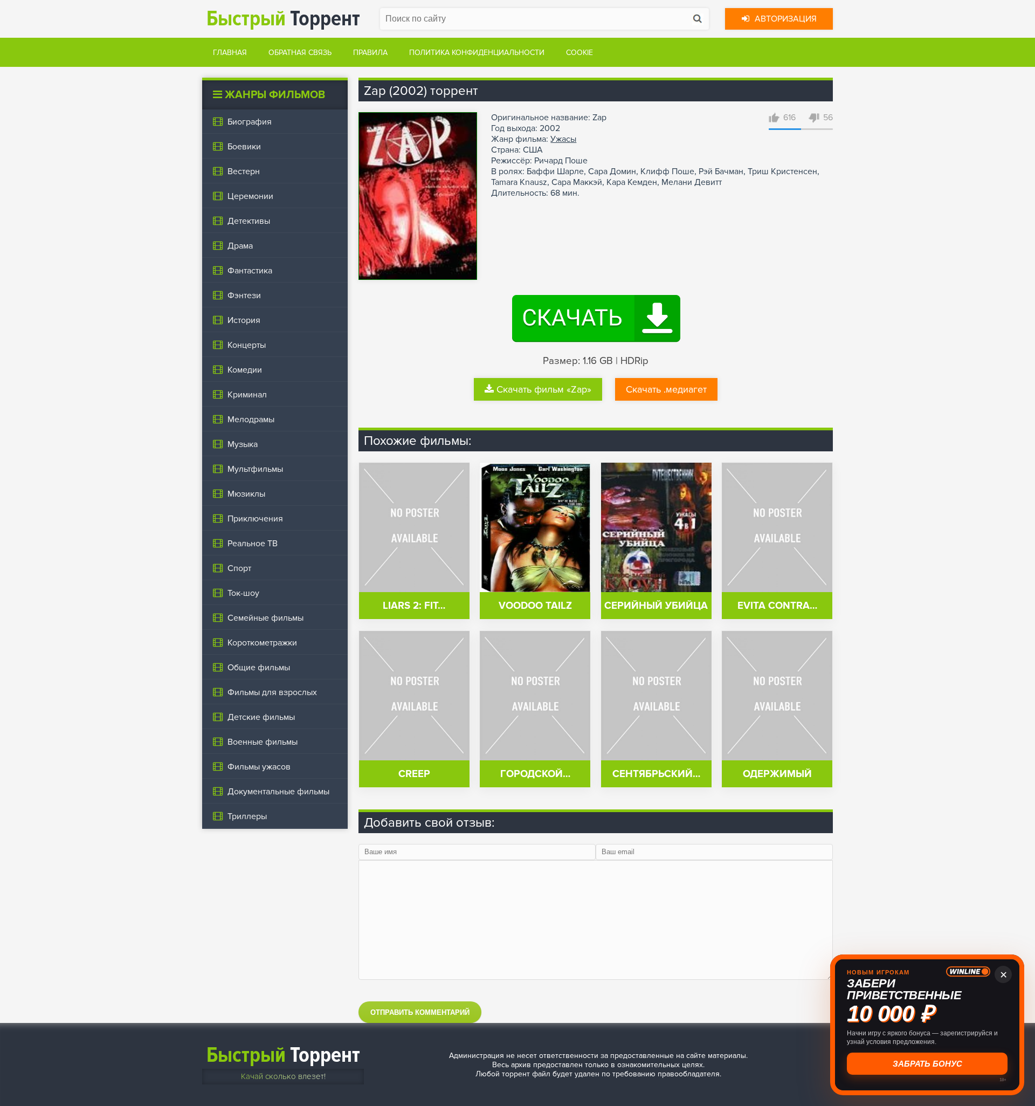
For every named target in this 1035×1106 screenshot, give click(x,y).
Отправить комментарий (420, 1012)
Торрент (283, 18)
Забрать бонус (927, 1063)
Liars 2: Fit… (414, 606)
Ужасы (563, 139)
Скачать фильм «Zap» (543, 389)
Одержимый (777, 774)
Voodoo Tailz (535, 606)
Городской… (535, 774)
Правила (370, 52)
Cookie (579, 52)
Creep (414, 774)
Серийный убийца (656, 606)
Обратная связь (300, 52)
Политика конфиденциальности (476, 52)
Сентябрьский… (656, 774)
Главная (230, 52)
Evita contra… (777, 606)
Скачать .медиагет (666, 389)
